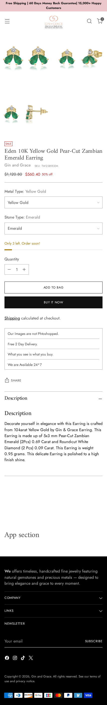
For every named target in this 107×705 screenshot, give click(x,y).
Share (16, 380)
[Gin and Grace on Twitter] (31, 658)
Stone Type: (22, 217)
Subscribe (94, 641)
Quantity (11, 259)
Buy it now (53, 302)
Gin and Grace (17, 165)
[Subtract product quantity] (9, 269)
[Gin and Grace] (53, 21)
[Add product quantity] (24, 269)
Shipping (12, 318)
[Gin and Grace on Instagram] (15, 658)
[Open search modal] (89, 21)
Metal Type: (25, 191)
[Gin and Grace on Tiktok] (23, 658)
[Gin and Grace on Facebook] (7, 658)
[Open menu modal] (7, 21)
